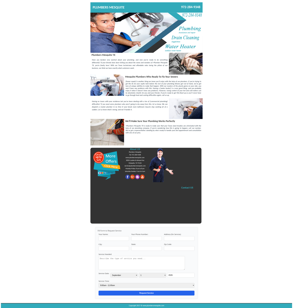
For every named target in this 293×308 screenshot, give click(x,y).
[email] (135, 166)
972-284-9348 (190, 7)
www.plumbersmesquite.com (135, 158)
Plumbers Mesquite (135, 152)
